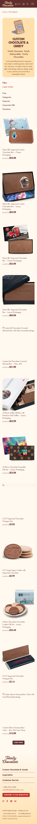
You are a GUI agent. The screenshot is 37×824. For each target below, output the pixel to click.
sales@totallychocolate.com (13, 789)
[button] (18, 93)
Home (5, 12)
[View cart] (23, 4)
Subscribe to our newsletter (16, 795)
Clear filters (7, 87)
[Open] (32, 4)
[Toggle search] (28, 4)
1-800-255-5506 (9, 787)
